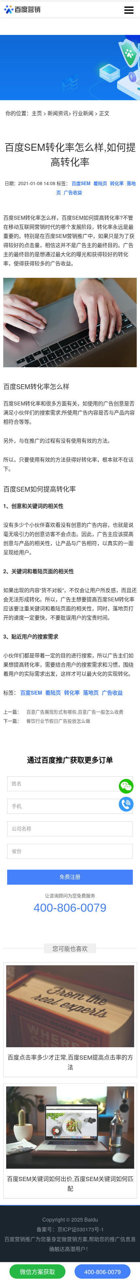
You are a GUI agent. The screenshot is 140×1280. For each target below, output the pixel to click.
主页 (37, 113)
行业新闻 (83, 113)
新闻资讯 (58, 113)
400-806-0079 (70, 907)
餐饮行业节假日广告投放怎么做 (58, 721)
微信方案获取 (37, 1271)
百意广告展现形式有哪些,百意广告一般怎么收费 (74, 711)
